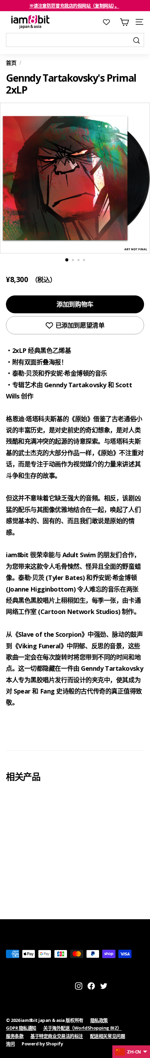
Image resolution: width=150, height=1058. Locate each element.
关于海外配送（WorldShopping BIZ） (82, 1028)
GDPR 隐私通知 (21, 1028)
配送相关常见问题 (107, 1036)
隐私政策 (99, 1020)
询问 (10, 1043)
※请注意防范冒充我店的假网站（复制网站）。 (74, 5)
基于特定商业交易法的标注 (56, 1036)
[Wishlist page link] (110, 22)
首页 (11, 62)
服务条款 (14, 1036)
